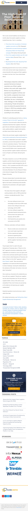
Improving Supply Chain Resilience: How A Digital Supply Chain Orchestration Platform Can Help (14, 429)
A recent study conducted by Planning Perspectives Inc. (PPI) (15, 137)
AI (3, 344)
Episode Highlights (7, 348)
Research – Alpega (7, 364)
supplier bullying (10, 312)
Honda (12, 309)
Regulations (6, 362)
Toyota (21, 314)
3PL (4, 342)
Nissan (10, 310)
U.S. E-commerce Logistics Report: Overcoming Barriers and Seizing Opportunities (12, 422)
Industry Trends (7, 356)
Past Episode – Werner (8, 360)
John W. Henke (19, 309)
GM (8, 309)
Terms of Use (18, 507)
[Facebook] (11, 496)
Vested (5, 315)
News (4, 358)
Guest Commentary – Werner (10, 352)
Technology (6, 366)
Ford (19, 307)
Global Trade (6, 350)
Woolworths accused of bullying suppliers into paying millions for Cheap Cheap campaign (16, 51)
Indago (4, 354)
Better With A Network (8, 346)
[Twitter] (8, 496)
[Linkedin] (5, 496)
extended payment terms (10, 307)
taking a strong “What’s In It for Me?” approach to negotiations (15, 120)
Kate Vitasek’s (6, 261)
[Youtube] (3, 496)
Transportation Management (10, 368)
